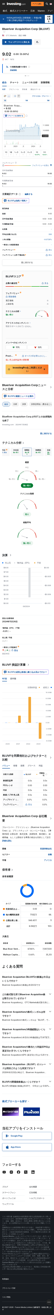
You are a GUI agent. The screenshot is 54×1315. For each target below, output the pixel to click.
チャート (14, 82)
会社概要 (33, 1187)
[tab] (16, 452)
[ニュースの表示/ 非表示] (18, 96)
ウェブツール (8, 1204)
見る (30, 804)
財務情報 (45, 82)
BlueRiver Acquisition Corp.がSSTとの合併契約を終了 (27, 418)
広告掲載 (33, 1192)
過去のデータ (35, 89)
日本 (32, 11)
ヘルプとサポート (37, 1198)
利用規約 (5, 1279)
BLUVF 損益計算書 (14, 664)
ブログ (5, 1187)
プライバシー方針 (9, 1288)
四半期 (13, 678)
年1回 (4, 678)
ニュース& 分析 (30, 82)
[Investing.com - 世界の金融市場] (16, 4)
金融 (50, 854)
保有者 (6, 869)
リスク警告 (6, 1297)
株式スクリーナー (19, 11)
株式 (5, 11)
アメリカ (48, 860)
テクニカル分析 (12, 442)
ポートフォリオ (9, 1198)
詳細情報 (13, 70)
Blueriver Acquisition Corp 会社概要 (24, 818)
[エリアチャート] (8, 96)
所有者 (24, 89)
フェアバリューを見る (40, 165)
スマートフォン (9, 1192)
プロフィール (14, 89)
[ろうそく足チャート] (5, 96)
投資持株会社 (46, 848)
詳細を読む (7, 840)
